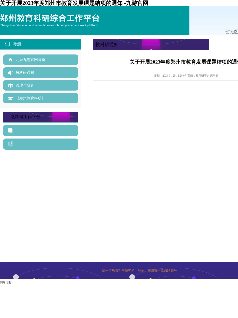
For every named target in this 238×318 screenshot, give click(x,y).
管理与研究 (25, 85)
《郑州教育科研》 (30, 98)
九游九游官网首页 (30, 60)
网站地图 (5, 282)
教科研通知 (25, 72)
